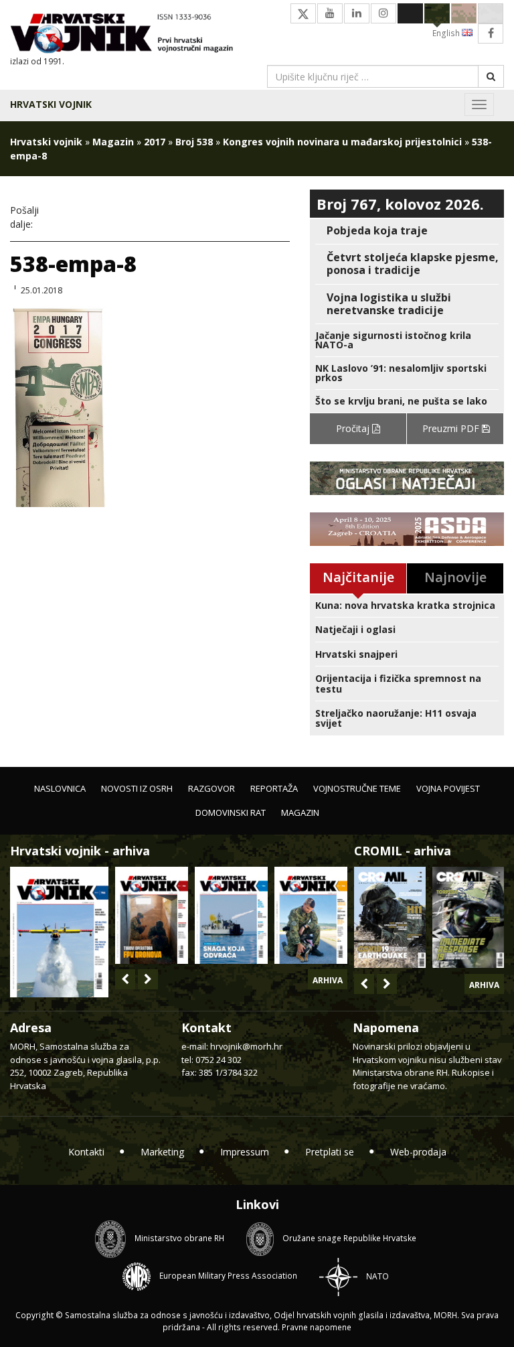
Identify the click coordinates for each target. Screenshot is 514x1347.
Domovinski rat (230, 812)
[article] (407, 230)
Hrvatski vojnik (51, 104)
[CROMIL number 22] (468, 917)
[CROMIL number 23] (390, 917)
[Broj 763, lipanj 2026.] (310, 915)
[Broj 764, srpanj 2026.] (231, 915)
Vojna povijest (448, 788)
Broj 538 (194, 141)
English (447, 33)
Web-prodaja (418, 1151)
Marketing (162, 1151)
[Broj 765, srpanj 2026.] (151, 915)
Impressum (244, 1151)
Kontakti (86, 1151)
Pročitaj (354, 428)
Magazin (113, 141)
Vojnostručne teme (357, 788)
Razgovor (211, 788)
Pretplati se (329, 1151)
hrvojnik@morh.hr (246, 1046)
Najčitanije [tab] (358, 577)
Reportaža (274, 788)
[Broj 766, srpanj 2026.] (59, 930)
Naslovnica (60, 788)
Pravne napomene (316, 1327)
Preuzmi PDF (452, 428)
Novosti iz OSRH (137, 788)
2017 (154, 141)
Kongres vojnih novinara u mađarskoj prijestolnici (342, 141)
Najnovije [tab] (455, 577)
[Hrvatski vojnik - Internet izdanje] (128, 34)
